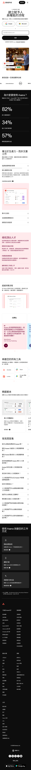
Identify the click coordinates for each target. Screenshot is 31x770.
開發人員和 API (20, 683)
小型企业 (4, 657)
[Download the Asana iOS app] (10, 765)
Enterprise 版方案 (6, 631)
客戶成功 (19, 680)
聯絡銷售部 (6, 585)
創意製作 (19, 620)
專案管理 (4, 640)
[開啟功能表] (27, 2)
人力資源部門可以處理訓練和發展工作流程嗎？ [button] (12, 489)
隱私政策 (18, 41)
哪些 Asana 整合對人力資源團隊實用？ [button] (13, 455)
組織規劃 (19, 628)
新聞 (3, 723)
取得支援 (19, 660)
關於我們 (4, 706)
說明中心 (19, 657)
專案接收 (19, 640)
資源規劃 (19, 634)
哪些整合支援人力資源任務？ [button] (11, 499)
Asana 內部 (4, 718)
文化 (3, 721)
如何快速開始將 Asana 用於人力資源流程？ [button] (13, 462)
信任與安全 (4, 729)
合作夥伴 (19, 686)
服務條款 (23, 41)
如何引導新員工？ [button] (7, 484)
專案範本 (19, 677)
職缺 (3, 715)
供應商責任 (4, 735)
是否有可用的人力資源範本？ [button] (11, 473)
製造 (3, 686)
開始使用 (22, 2)
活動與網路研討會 (20, 674)
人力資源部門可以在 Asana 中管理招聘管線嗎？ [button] (13, 479)
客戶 (3, 712)
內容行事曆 (19, 617)
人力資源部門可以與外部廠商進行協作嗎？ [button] (12, 517)
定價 (3, 623)
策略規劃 (19, 637)
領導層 (3, 709)
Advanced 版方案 (6, 628)
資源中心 (19, 672)
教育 (3, 683)
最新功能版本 (5, 620)
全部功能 (4, 617)
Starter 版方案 (5, 625)
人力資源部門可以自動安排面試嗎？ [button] (12, 510)
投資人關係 (4, 726)
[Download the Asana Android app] (20, 765)
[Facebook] (18, 756)
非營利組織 (4, 689)
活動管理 (19, 614)
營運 (3, 663)
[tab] (15, 166)
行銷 (3, 660)
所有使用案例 (19, 646)
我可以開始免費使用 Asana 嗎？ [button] (12, 444)
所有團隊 (4, 695)
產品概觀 (4, 614)
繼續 (15, 37)
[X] (10, 756)
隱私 (17, 760)
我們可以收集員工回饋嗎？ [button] (10, 494)
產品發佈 (19, 631)
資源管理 (4, 643)
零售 (3, 677)
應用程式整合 (5, 634)
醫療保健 (4, 674)
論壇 (18, 669)
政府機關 (4, 680)
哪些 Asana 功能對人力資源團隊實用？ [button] (13, 449)
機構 (3, 692)
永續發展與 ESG (5, 738)
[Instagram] (15, 756)
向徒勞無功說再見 (7, 181)
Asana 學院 (19, 663)
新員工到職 (19, 625)
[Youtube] (21, 756)
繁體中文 (17, 750)
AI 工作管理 (4, 637)
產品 (3, 669)
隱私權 (3, 732)
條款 (14, 760)
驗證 (18, 666)
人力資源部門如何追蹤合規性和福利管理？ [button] (12, 504)
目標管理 (19, 623)
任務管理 (19, 643)
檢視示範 (6, 567)
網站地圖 (19, 689)
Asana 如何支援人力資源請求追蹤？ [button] (12, 468)
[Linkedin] (12, 756)
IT (2, 666)
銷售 (3, 672)
